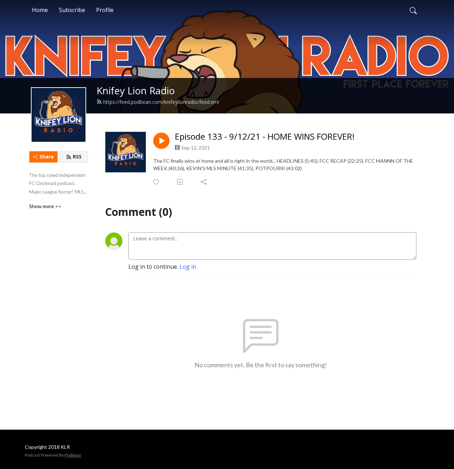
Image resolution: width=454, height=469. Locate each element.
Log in (187, 266)
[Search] (413, 10)
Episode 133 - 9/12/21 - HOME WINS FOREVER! (265, 137)
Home (40, 10)
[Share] (204, 181)
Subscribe (72, 10)
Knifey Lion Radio (135, 90)
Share (46, 156)
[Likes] (157, 182)
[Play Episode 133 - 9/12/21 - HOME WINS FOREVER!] (161, 141)
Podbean (73, 455)
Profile (105, 10)
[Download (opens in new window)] (180, 181)
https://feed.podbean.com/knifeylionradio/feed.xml (161, 102)
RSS (77, 156)
